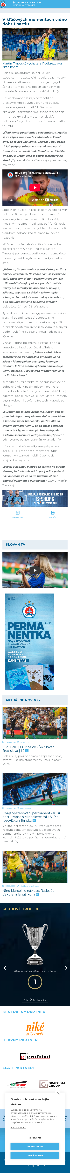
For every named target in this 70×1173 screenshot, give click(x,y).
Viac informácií (18, 1127)
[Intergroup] (17, 1084)
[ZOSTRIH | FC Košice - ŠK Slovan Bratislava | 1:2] (35, 723)
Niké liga (24, 886)
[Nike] (35, 1028)
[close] (57, 1092)
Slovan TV (24, 742)
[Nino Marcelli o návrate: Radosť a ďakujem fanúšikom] (35, 867)
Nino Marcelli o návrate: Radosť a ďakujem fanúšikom (28, 892)
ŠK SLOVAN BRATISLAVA (27, 3)
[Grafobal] (35, 1056)
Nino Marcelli (34, 886)
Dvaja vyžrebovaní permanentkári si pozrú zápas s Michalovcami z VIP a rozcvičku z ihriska (31, 816)
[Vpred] (65, 968)
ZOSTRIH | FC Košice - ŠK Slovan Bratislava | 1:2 (28, 749)
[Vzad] (4, 968)
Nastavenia (34, 1138)
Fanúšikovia (25, 808)
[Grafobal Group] (52, 1084)
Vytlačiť (52, 517)
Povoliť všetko (35, 1155)
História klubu (35, 999)
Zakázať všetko (34, 1146)
